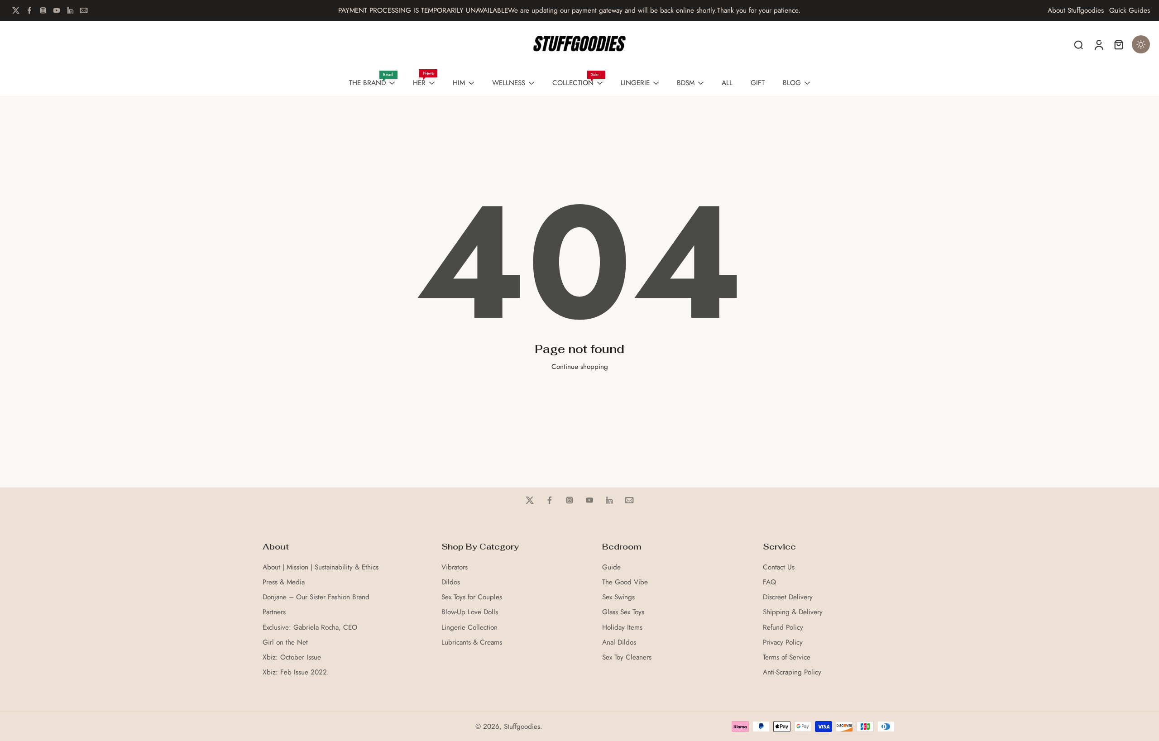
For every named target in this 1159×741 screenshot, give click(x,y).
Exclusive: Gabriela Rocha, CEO (310, 627)
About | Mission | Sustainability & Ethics (320, 567)
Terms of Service (786, 657)
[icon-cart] (1118, 44)
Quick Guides (1129, 10)
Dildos (450, 582)
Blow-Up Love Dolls (469, 612)
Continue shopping (579, 367)
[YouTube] (56, 10)
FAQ (769, 582)
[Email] (84, 10)
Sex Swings (618, 597)
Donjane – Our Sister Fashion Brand (316, 597)
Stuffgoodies (522, 726)
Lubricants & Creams (471, 642)
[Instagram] (43, 10)
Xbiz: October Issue (292, 657)
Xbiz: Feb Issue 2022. (296, 672)
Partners (274, 612)
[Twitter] (16, 10)
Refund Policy (783, 627)
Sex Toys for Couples (471, 597)
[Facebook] (29, 10)
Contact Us (779, 567)
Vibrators (454, 567)
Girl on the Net (285, 642)
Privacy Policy (783, 642)
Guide (611, 567)
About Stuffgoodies (1076, 10)
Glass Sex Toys (623, 612)
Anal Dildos (619, 642)
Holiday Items (622, 627)
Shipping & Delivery (793, 612)
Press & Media (284, 582)
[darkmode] (1141, 44)
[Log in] (1098, 44)
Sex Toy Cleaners (626, 657)
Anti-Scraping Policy (792, 672)
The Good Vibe (625, 582)
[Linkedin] (70, 10)
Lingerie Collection (469, 627)
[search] (1078, 44)
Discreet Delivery (788, 597)
